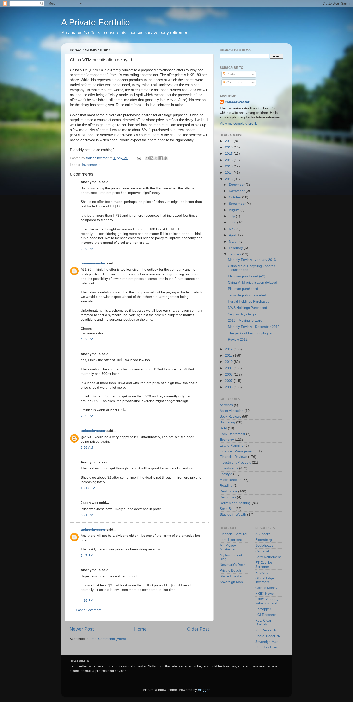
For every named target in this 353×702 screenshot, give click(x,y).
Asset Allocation (231, 411)
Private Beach (230, 570)
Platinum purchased (243, 289)
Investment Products (235, 462)
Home (140, 629)
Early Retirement (232, 434)
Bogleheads (264, 545)
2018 (229, 147)
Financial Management (237, 451)
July (232, 216)
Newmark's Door (232, 565)
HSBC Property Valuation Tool (266, 601)
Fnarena (261, 572)
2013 (229, 179)
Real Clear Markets (263, 622)
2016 (229, 160)
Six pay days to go (242, 314)
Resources (228, 497)
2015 (229, 166)
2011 (229, 355)
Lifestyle (226, 474)
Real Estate (228, 491)
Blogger (203, 690)
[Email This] (147, 158)
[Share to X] (156, 158)
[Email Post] (138, 158)
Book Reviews (230, 416)
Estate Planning (231, 445)
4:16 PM (87, 600)
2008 (229, 374)
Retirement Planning (235, 503)
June (233, 222)
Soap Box (227, 509)
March (234, 241)
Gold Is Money (266, 588)
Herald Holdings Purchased (248, 301)
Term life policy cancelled (247, 295)
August (234, 210)
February (236, 248)
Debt (223, 428)
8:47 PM (87, 555)
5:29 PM (87, 249)
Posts (230, 74)
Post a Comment (88, 610)
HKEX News (264, 593)
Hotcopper (263, 609)
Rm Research (265, 630)
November (237, 191)
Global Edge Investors (264, 580)
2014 (229, 172)
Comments (234, 82)
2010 (229, 362)
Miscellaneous (230, 480)
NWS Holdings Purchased (247, 308)
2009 (229, 368)
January (235, 254)
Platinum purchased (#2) (246, 276)
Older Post (198, 629)
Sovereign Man (231, 582)
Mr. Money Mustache (228, 547)
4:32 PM (87, 339)
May (232, 229)
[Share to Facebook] (160, 158)
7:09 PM (87, 416)
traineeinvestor (93, 263)
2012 (229, 349)
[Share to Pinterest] (165, 158)
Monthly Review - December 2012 (254, 327)
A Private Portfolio (95, 22)
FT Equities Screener (264, 564)
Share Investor (231, 576)
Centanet (262, 551)
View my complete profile (239, 123)
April (233, 235)
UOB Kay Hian (266, 647)
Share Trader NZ (268, 636)
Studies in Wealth (233, 514)
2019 (229, 141)
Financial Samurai (233, 534)
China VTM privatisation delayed (252, 282)
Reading (226, 485)
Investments (91, 164)
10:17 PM (88, 488)
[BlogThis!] (151, 158)
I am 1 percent (231, 540)
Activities (226, 405)
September (238, 203)
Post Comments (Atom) (108, 639)
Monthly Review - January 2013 (252, 260)
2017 (229, 153)
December (237, 184)
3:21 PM (87, 515)
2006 (229, 387)
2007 (229, 381)
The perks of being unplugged (251, 333)
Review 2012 (238, 339)
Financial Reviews (233, 457)
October (235, 197)
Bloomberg (263, 540)
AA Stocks (262, 534)
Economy (227, 439)
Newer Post (82, 629)
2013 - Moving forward (245, 320)
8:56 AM (87, 447)
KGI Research (266, 615)
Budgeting (227, 422)
